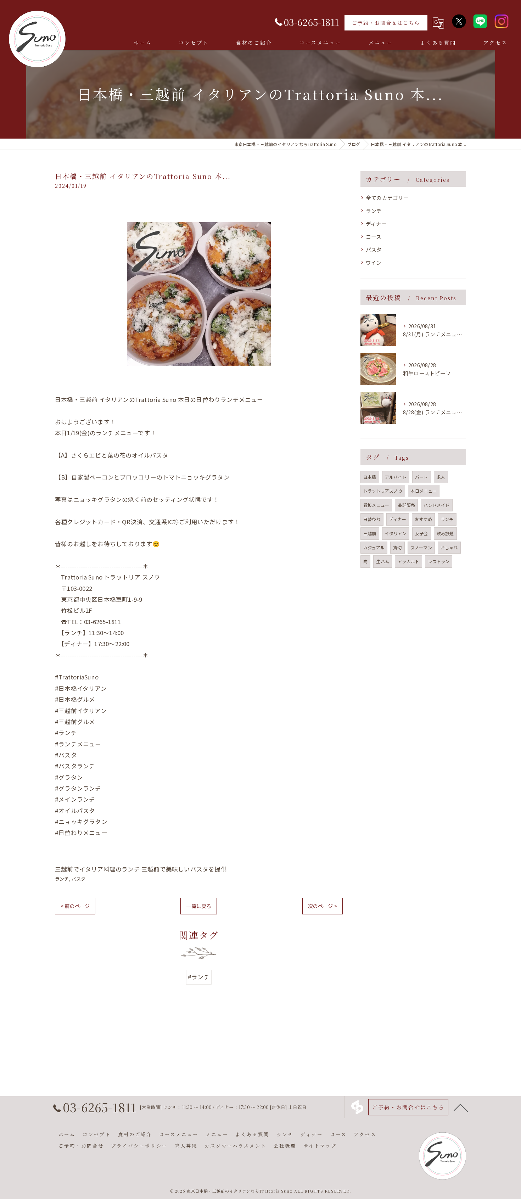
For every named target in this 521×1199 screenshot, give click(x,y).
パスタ (79, 878)
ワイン (374, 262)
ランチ (62, 878)
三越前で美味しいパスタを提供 (184, 869)
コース (374, 236)
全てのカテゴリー (387, 197)
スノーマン (421, 547)
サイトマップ (320, 1145)
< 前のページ (75, 905)
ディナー (376, 223)
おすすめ (423, 519)
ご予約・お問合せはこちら (386, 22)
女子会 (421, 533)
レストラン (438, 561)
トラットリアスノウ (382, 491)
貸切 (397, 547)
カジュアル (374, 547)
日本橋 (369, 477)
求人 (441, 477)
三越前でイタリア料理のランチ (97, 869)
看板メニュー (376, 505)
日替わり (372, 519)
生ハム (382, 561)
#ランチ (199, 977)
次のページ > (322, 905)
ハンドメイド (436, 505)
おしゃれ (449, 547)
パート (421, 477)
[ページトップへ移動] (461, 1107)
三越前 (369, 533)
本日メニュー (424, 491)
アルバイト (396, 477)
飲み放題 (445, 533)
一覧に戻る (198, 905)
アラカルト (408, 561)
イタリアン (396, 533)
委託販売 (406, 505)
